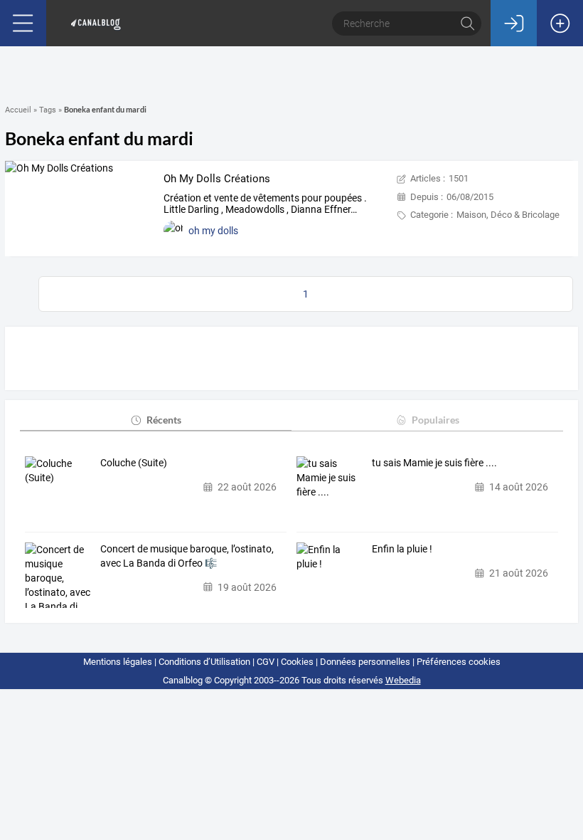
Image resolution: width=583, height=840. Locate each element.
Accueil (18, 110)
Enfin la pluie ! (402, 549)
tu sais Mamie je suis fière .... (434, 462)
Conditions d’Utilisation (204, 661)
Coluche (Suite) (133, 462)
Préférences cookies (459, 661)
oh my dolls (213, 230)
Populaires (435, 420)
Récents (163, 420)
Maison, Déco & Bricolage (508, 214)
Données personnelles (365, 661)
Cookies (297, 661)
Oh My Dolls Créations (217, 178)
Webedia (403, 680)
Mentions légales (117, 661)
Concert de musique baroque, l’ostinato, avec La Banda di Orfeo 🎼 (187, 556)
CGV (265, 661)
